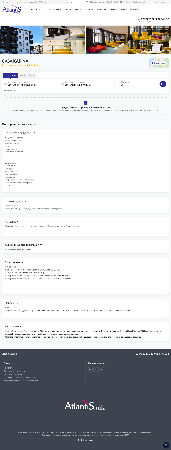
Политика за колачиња (14, 374)
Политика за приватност (14, 371)
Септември (101, 9)
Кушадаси (68, 9)
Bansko (15, 65)
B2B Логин (43, 2)
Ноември (123, 9)
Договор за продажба (28, 2)
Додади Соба (11, 90)
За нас (5, 2)
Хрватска (79, 9)
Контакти (14, 2)
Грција (49, 9)
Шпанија (57, 9)
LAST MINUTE (37, 9)
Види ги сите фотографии (157, 30)
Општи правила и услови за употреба (20, 377)
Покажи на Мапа (159, 63)
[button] (167, 39)
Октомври (112, 9)
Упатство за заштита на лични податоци (21, 380)
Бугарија (89, 9)
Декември (133, 9)
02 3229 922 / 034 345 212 (154, 353)
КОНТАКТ (8, 368)
